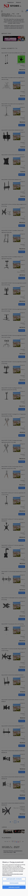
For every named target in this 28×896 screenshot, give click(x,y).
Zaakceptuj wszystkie (14, 887)
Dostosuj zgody (14, 883)
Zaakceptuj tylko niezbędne (14, 879)
